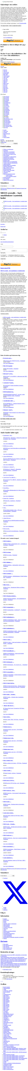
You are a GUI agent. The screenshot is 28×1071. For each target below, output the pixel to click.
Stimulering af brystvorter (8, 159)
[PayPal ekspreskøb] (13, 41)
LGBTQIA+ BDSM (7, 990)
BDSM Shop (6, 920)
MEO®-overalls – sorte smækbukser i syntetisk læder (14, 317)
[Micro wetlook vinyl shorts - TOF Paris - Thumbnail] (15, 763)
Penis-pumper (6, 155)
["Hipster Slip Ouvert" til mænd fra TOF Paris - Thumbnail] (15, 709)
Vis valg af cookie (4, 25)
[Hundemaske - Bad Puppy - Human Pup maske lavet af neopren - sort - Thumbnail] (15, 439)
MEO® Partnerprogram (8, 1069)
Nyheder (5, 132)
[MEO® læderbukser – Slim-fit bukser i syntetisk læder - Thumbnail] (15, 850)
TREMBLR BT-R (7, 1016)
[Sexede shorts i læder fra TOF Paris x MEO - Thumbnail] (15, 816)
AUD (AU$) (6, 72)
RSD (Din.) (5, 88)
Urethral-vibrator (6, 1036)
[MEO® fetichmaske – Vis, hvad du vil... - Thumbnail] (15, 664)
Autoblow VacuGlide (7, 1015)
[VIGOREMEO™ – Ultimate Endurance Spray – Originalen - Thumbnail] (15, 404)
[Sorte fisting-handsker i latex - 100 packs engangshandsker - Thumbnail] (15, 511)
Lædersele (5, 172)
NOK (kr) (5, 84)
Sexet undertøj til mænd (11, 176)
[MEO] (3, 142)
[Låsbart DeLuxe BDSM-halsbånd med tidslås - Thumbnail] (15, 521)
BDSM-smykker (6, 177)
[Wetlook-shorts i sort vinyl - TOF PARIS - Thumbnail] (15, 753)
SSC (4, 993)
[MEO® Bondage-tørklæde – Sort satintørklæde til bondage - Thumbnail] (15, 599)
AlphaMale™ (6, 1019)
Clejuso (5, 1039)
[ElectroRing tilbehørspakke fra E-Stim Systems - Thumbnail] (15, 491)
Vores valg (5, 131)
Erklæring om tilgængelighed (9, 931)
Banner (4, 921)
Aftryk (4, 929)
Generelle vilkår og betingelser (9, 923)
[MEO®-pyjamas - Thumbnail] (10, 555)
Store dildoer (6, 1012)
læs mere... (3, 224)
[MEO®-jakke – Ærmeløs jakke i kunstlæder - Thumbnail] (15, 698)
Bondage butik (6, 160)
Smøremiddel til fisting (8, 1022)
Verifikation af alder (7, 1064)
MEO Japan (5, 1010)
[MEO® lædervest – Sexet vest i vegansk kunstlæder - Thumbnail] (15, 839)
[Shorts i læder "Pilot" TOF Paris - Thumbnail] (13, 719)
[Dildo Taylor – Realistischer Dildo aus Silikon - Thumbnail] (15, 588)
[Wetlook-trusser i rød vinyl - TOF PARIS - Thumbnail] (15, 742)
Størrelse (4, 249)
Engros (4, 136)
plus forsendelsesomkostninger (7, 241)
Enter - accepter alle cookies (15, 25)
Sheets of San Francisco (8, 180)
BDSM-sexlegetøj (7, 169)
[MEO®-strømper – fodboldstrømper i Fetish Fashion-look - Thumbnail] (15, 577)
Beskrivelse (3, 226)
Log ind (2, 66)
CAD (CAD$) (6, 76)
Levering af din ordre (7, 927)
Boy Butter (5, 1026)
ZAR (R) (5, 92)
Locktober (5, 1011)
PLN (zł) (5, 85)
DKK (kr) (5, 81)
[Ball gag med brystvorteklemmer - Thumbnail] (13, 531)
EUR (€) (5, 69)
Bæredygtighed (6, 987)
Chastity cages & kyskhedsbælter (10, 162)
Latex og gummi (6, 171)
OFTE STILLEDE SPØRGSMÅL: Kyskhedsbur (14, 1055)
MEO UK (5, 1003)
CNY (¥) (5, 78)
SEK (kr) (5, 89)
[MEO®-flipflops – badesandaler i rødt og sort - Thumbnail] (15, 566)
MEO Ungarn (6, 1006)
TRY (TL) (5, 90)
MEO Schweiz (6, 996)
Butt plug (5, 1023)
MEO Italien (6, 999)
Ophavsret (5, 928)
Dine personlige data (7, 947)
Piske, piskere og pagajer (8, 167)
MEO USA (5, 1007)
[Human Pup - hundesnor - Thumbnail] (11, 500)
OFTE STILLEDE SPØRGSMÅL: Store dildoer (13, 1059)
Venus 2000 (5, 1060)
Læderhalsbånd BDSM (8, 1030)
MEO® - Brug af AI (7, 1068)
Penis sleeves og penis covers (9, 154)
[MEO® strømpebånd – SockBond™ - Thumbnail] (14, 609)
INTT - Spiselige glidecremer (9, 1047)
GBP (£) (5, 82)
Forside (4, 130)
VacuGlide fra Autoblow (8, 1046)
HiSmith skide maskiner (8, 158)
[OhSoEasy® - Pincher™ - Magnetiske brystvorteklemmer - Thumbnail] (15, 470)
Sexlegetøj (5, 150)
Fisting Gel (5, 1021)
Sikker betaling (6, 925)
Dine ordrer (5, 944)
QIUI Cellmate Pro (7, 1033)
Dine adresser (6, 946)
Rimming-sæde (6, 1028)
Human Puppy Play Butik (8, 170)
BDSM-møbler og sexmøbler (9, 165)
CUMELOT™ (6, 1020)
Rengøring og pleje (7, 1065)
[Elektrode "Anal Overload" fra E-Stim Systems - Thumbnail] (15, 413)
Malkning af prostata (7, 1037)
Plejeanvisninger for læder (8, 1054)
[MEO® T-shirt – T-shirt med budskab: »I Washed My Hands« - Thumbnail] (15, 643)
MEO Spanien (6, 1000)
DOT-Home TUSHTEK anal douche (11, 1044)
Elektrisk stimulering (7, 166)
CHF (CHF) (6, 77)
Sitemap (5, 938)
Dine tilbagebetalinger (8, 945)
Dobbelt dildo (6, 1031)
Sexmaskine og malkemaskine (9, 156)
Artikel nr (4, 229)
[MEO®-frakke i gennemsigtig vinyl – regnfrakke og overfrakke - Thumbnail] (15, 545)
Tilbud (4, 135)
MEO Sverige (6, 1004)
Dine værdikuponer (7, 949)
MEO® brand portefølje (8, 1066)
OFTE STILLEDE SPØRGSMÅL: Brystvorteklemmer (15, 1058)
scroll (2, 981)
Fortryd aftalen (6, 137)
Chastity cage (6, 1034)
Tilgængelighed (6, 988)
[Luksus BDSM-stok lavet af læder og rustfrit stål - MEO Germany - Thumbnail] (15, 460)
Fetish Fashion (9, 175)
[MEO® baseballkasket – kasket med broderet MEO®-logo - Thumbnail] (15, 654)
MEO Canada (6, 1009)
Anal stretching (6, 1041)
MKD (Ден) (6, 83)
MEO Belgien (6, 1005)
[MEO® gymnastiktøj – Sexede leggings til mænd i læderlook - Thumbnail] (15, 675)
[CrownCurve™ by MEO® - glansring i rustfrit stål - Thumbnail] (15, 481)
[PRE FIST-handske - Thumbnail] (10, 368)
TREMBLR (5, 1027)
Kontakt (2, 139)
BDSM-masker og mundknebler (10, 161)
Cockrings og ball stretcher (9, 153)
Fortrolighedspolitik (7, 934)
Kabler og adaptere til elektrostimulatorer (12, 1063)
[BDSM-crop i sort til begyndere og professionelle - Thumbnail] (15, 449)
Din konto (4, 941)
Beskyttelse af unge (7, 969)
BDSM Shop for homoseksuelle (10, 1038)
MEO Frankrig (6, 998)
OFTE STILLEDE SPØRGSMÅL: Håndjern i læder (14, 1048)
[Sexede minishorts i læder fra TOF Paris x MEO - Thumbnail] (15, 861)
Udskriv (5, 234)
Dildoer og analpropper (8, 149)
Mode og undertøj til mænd (9, 173)
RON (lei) (5, 87)
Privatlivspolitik (22, 23)
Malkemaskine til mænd (8, 1014)
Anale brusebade (6, 164)
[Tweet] (1, 232)
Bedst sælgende (6, 133)
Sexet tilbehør (6, 178)
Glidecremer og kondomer (9, 151)
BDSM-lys (5, 1042)
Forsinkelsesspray (7, 994)
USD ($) (5, 71)
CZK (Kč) (5, 79)
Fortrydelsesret (6, 926)
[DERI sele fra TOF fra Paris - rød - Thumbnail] (13, 783)
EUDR (4, 1061)
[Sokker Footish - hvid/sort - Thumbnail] (12, 773)
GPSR (8, 268)
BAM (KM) (5, 73)
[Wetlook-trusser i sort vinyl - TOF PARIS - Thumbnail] (15, 730)
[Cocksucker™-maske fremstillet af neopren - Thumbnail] (15, 386)
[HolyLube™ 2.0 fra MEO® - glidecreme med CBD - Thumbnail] (15, 377)
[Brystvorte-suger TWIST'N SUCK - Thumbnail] (14, 360)
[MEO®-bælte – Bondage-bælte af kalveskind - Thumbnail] (15, 805)
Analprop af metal (7, 1025)
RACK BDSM (6, 992)
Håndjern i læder (6, 1032)
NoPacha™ (5, 1017)
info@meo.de (9, 979)
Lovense (5, 1043)
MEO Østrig (6, 995)
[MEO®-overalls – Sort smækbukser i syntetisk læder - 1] (15, 207)
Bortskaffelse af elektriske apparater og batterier (13, 937)
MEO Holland (6, 1001)
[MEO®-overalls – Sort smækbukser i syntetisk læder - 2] (15, 209)
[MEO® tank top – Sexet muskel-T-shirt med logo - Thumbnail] (15, 794)
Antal (2, 244)
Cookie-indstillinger (7, 936)
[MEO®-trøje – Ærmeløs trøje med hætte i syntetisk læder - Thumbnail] (15, 828)
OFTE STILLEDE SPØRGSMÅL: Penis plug (13, 1057)
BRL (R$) (5, 74)
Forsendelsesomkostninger (9, 933)
